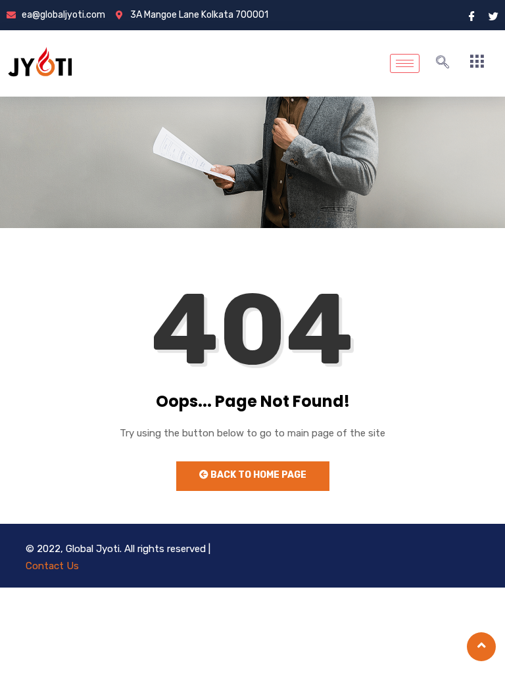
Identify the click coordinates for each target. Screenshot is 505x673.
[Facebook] (472, 15)
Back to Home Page (257, 474)
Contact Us (52, 566)
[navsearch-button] (442, 63)
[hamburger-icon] (405, 63)
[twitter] (493, 15)
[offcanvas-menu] (476, 62)
